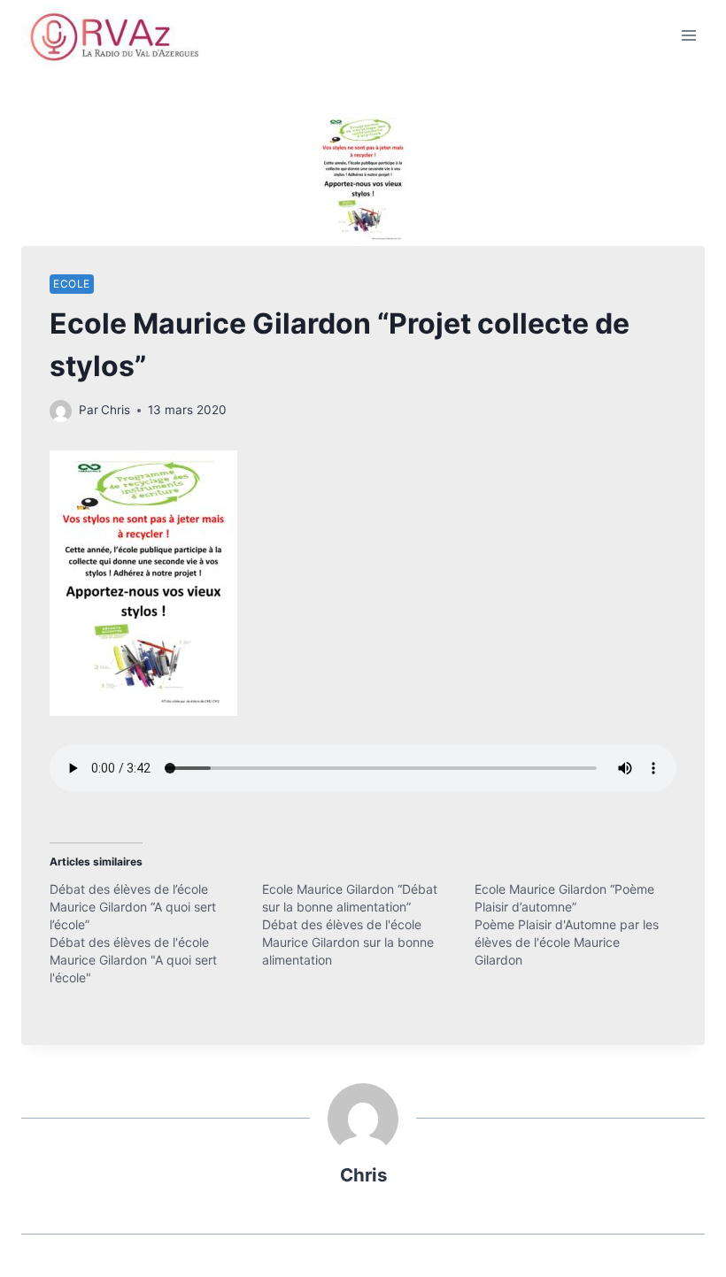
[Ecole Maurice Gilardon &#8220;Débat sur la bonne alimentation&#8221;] (368, 925)
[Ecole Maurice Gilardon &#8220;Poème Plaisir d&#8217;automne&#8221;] (581, 925)
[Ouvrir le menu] (688, 35)
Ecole (71, 283)
